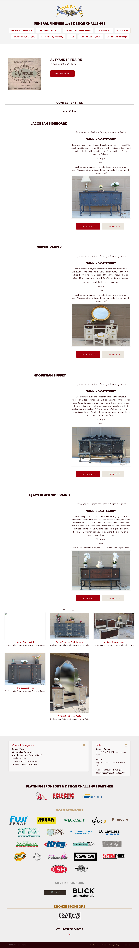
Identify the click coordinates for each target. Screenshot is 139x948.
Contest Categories (23, 745)
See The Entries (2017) (117, 37)
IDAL (69, 934)
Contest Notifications (98, 945)
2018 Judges (122, 30)
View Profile (113, 226)
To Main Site (126, 945)
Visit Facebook (62, 73)
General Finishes (69, 11)
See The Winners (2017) (48, 30)
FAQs (72, 37)
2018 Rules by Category (24, 37)
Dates (99, 745)
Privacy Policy (113, 945)
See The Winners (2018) (21, 30)
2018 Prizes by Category (52, 37)
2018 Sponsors (103, 30)
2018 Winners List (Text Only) (78, 30)
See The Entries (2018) (90, 37)
